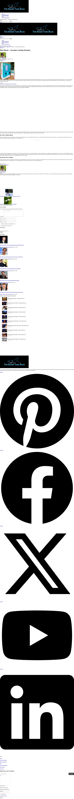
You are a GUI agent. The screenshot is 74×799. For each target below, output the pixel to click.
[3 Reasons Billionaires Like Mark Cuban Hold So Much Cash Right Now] (4, 266)
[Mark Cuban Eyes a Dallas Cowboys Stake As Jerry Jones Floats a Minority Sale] (4, 254)
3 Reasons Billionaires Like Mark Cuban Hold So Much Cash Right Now (10, 268)
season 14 (1, 47)
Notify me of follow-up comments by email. (8, 223)
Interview (1, 282)
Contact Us (2, 768)
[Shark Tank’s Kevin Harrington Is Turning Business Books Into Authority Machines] (4, 243)
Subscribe (71, 773)
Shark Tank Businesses (3, 765)
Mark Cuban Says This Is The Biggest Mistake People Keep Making (9, 280)
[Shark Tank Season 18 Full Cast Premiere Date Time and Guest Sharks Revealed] (4, 290)
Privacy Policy (2, 767)
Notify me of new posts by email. (6, 225)
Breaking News (2, 258)
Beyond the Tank (2, 247)
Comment (2, 216)
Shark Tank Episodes (3, 760)
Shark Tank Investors (9, 247)
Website (1, 221)
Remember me (3, 794)
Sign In (10, 45)
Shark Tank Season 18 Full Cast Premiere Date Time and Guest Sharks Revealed (11, 292)
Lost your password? (3, 795)
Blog (1, 763)
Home (1, 758)
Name (1, 218)
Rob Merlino (3, 59)
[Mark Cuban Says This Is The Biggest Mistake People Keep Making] (4, 278)
